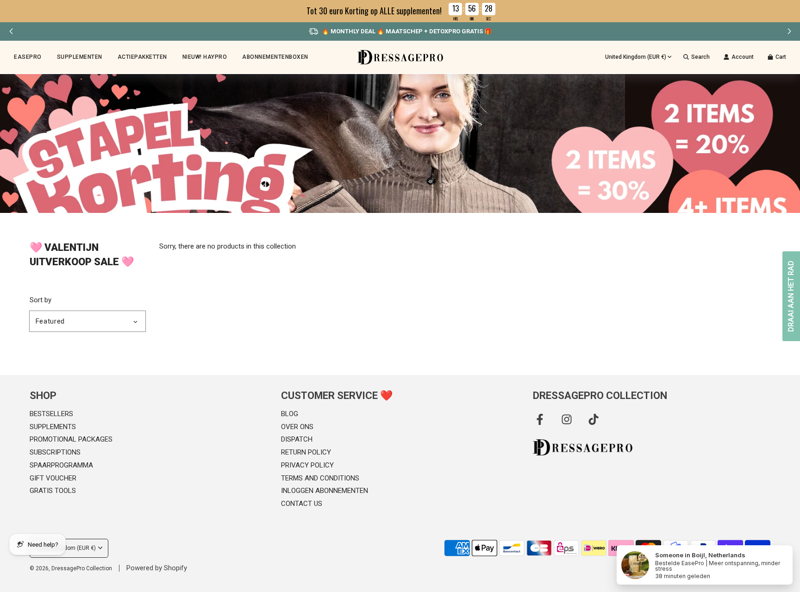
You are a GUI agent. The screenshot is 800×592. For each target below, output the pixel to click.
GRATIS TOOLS (53, 490)
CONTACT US (301, 503)
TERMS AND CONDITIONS (320, 478)
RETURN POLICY (306, 452)
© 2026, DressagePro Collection (71, 568)
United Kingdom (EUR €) (635, 57)
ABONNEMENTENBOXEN (275, 57)
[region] (400, 11)
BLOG (289, 414)
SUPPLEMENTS (53, 427)
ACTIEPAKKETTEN (142, 57)
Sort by (40, 300)
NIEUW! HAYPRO (204, 57)
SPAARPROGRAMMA (61, 465)
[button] (789, 31)
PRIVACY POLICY (307, 465)
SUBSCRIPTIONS (55, 452)
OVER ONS (297, 427)
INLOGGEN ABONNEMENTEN (324, 490)
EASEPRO (28, 57)
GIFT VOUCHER (53, 478)
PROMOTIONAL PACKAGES (71, 439)
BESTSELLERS (51, 414)
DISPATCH (296, 439)
